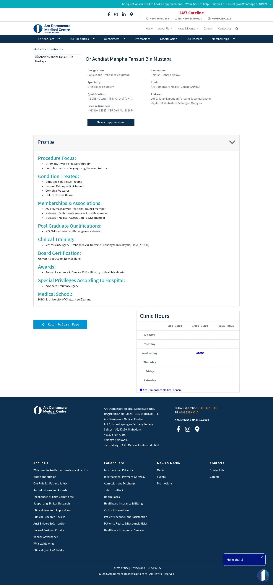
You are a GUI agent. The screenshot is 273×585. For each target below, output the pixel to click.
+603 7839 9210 (190, 19)
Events (161, 477)
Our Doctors (194, 39)
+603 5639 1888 (159, 19)
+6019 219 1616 (221, 19)
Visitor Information (116, 510)
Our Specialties (79, 39)
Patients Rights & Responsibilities (126, 524)
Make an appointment (111, 122)
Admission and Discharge (120, 484)
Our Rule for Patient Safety (50, 484)
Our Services (112, 39)
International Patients (118, 470)
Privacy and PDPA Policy (146, 568)
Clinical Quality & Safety (48, 550)
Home (149, 29)
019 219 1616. (260, 4)
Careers (208, 29)
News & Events (187, 29)
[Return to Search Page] (60, 320)
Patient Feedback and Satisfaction (125, 517)
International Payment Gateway (124, 477)
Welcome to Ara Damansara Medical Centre (60, 470)
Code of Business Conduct (49, 530)
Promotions (142, 39)
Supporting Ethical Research (51, 504)
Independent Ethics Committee (53, 497)
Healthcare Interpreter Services (124, 530)
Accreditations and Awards (50, 490)
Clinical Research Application (52, 510)
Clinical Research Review (49, 517)
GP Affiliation (168, 39)
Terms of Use (120, 568)
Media (160, 470)
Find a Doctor (42, 49)
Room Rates (112, 497)
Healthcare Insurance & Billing (123, 504)
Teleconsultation (115, 490)
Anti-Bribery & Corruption (49, 524)
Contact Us (224, 29)
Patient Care (46, 39)
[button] (232, 144)
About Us (164, 29)
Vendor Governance (45, 537)
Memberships (221, 39)
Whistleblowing (43, 544)
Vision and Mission (44, 477)
